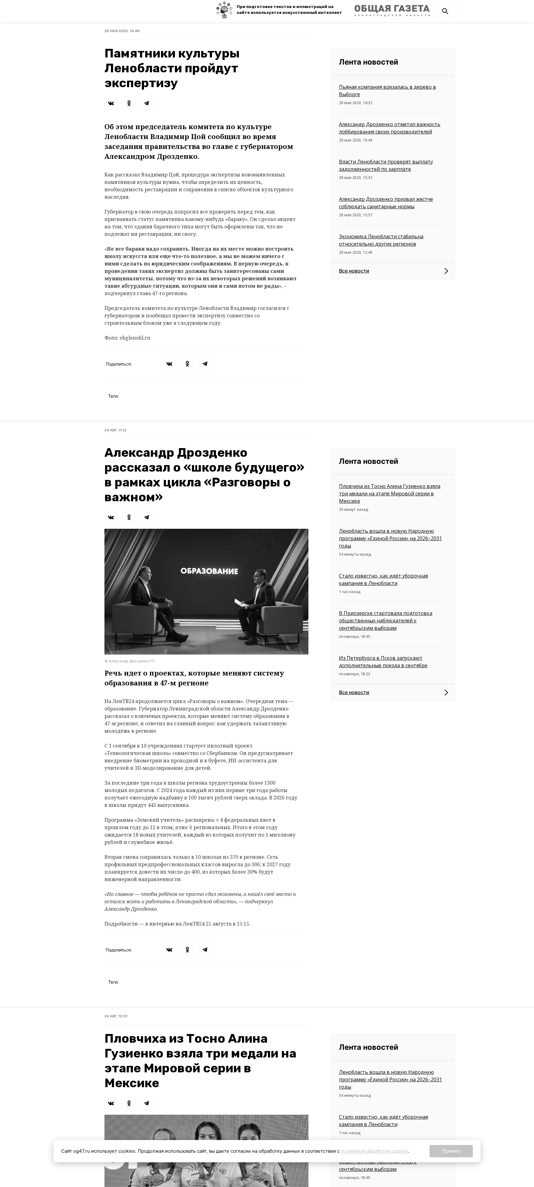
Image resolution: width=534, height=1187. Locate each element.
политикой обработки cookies (374, 1151)
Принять (451, 1151)
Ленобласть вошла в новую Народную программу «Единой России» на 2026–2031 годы (390, 538)
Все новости (354, 271)
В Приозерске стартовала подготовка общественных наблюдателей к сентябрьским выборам (385, 620)
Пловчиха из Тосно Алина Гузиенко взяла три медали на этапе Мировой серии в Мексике (389, 493)
